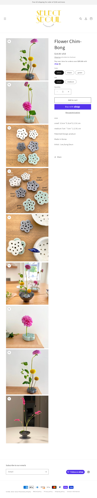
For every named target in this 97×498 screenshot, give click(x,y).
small (59, 82)
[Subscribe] (45, 472)
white (59, 73)
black (69, 73)
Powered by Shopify (25, 491)
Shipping (57, 57)
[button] (5, 18)
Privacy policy (48, 491)
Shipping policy (60, 491)
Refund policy (37, 491)
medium (70, 82)
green (80, 73)
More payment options (73, 112)
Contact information (73, 491)
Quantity (57, 87)
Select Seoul (14, 491)
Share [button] (59, 157)
